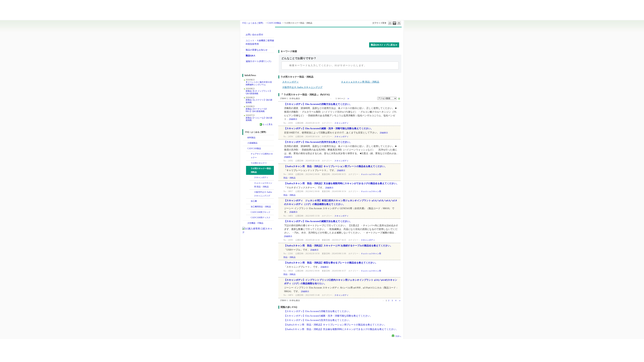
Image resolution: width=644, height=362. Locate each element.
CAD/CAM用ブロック (260, 212)
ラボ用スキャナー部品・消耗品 (262, 170)
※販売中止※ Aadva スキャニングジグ (263, 194)
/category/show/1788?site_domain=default (245, 143)
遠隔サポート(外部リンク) (258, 61)
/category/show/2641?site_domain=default (248, 218)
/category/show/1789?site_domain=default (245, 223)
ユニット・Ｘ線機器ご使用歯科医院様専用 (260, 42)
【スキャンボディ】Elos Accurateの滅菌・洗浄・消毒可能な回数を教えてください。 (328, 128)
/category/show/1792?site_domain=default (248, 201)
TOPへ (398, 336)
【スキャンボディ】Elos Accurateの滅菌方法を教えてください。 (318, 221)
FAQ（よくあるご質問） (253, 23)
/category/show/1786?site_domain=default (245, 138)
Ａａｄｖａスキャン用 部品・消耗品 (263, 185)
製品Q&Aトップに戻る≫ (384, 45)
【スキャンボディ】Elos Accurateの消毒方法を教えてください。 (318, 104)
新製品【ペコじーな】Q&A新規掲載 (259, 119)
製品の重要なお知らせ (256, 50)
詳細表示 (293, 119)
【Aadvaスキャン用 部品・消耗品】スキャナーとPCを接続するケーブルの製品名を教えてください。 (338, 245)
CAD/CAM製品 (274, 23)
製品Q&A (250, 55)
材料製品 (251, 137)
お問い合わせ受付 (254, 34)
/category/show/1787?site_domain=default (245, 148)
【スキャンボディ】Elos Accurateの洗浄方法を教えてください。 (318, 142)
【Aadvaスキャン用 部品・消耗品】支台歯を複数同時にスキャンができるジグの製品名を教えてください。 (341, 183)
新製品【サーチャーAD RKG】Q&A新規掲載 (256, 110)
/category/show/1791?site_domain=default (248, 163)
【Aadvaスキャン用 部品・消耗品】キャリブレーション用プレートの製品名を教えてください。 (335, 166)
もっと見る (267, 124)
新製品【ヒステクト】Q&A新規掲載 (259, 101)
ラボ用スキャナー (259, 163)
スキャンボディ (261, 177)
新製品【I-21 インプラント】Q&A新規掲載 (259, 92)
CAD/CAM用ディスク (260, 217)
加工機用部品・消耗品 (261, 206)
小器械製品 (252, 143)
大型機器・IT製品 (255, 223)
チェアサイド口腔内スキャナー (262, 156)
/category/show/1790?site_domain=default (248, 154)
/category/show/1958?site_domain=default (248, 168)
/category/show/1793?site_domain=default (248, 212)
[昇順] (399, 97)
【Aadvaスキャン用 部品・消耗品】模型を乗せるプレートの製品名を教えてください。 (331, 262)
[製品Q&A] (340, 34)
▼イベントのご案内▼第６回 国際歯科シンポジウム (259, 83)
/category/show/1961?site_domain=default (248, 207)
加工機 (254, 201)
